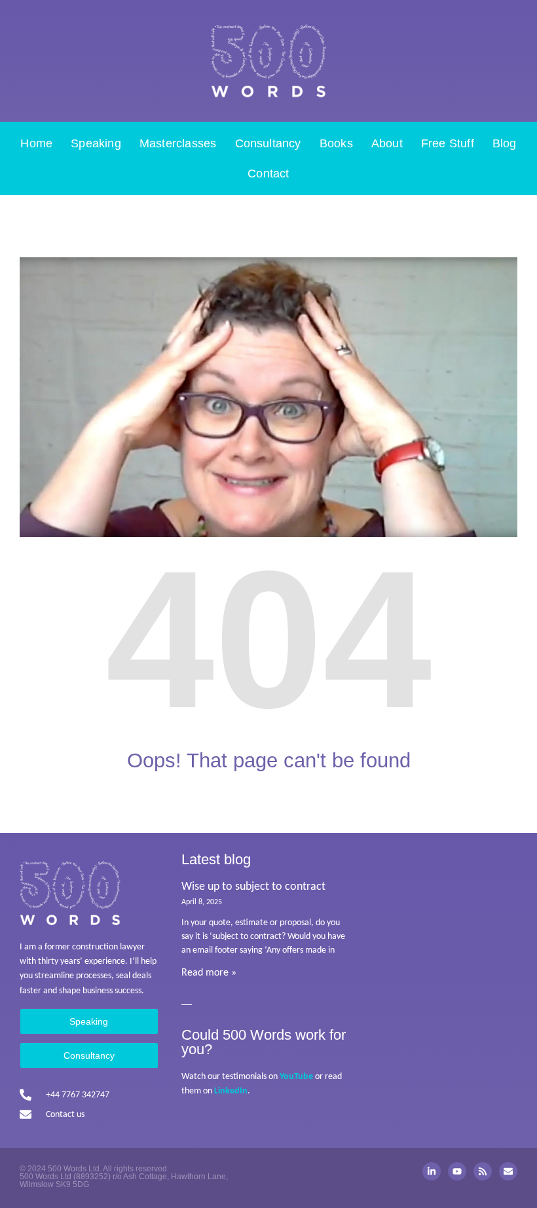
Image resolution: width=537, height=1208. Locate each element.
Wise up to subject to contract (253, 887)
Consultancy (268, 143)
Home (36, 143)
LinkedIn (231, 1091)
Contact (268, 173)
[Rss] (482, 1171)
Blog (504, 143)
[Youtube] (457, 1171)
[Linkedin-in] (431, 1171)
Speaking (96, 143)
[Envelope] (508, 1171)
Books (336, 143)
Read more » (208, 973)
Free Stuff (447, 143)
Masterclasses (178, 143)
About (387, 143)
